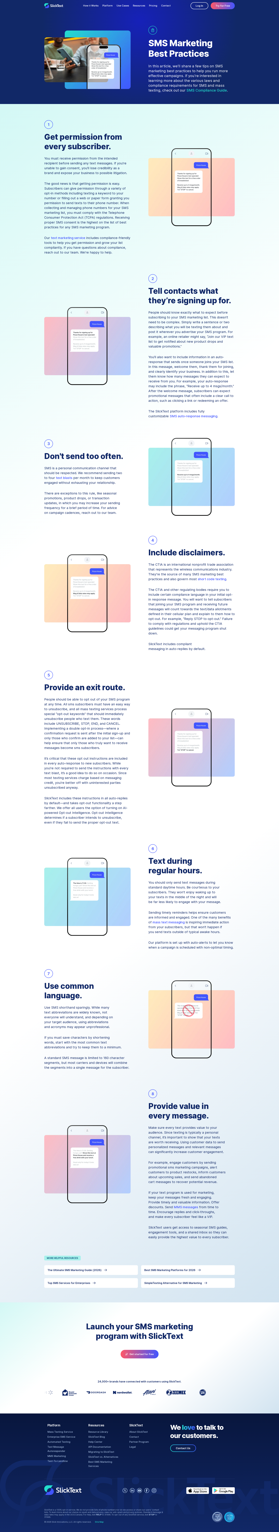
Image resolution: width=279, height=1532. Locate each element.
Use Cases (123, 5)
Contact (166, 5)
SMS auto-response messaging (193, 416)
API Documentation (99, 1446)
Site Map (99, 1522)
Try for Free (223, 5)
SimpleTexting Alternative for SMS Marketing (173, 1283)
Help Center (95, 1441)
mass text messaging (169, 922)
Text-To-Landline (57, 1461)
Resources (139, 5)
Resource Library (98, 1431)
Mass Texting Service (60, 1431)
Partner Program (139, 1441)
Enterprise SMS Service (61, 1436)
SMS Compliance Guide (206, 90)
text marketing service (68, 238)
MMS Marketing (56, 1456)
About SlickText (138, 1431)
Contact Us (183, 1448)
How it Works (90, 5)
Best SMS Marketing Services (100, 1464)
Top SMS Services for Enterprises (68, 1283)
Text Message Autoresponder (56, 1449)
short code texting (212, 579)
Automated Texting (58, 1441)
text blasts (64, 478)
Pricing (153, 5)
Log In (199, 5)
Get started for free (141, 1354)
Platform (107, 5)
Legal (132, 1446)
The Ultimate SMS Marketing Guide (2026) (74, 1270)
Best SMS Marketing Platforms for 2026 (169, 1270)
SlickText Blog (96, 1436)
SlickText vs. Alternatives (103, 1456)
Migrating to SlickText (101, 1451)
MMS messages (186, 1207)
